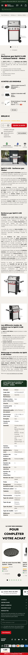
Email (2, 619)
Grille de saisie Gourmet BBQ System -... (17, 86)
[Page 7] (20, 580)
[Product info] (25, 85)
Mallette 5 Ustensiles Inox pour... (18, 94)
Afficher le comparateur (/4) (13, 653)
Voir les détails (22, 133)
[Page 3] (15, 47)
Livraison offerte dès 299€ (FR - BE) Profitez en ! (14, 1)
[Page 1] (10, 47)
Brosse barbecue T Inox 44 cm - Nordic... (18, 102)
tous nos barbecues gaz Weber (15, 373)
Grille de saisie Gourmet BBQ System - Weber (11, 563)
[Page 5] (16, 580)
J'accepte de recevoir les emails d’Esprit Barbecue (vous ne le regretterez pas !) (14, 627)
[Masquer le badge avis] (9, 649)
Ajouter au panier (19, 125)
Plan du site (17, 652)
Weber (3, 54)
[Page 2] (13, 47)
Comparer (14, 50)
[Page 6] (18, 580)
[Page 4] (17, 47)
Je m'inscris (6, 632)
